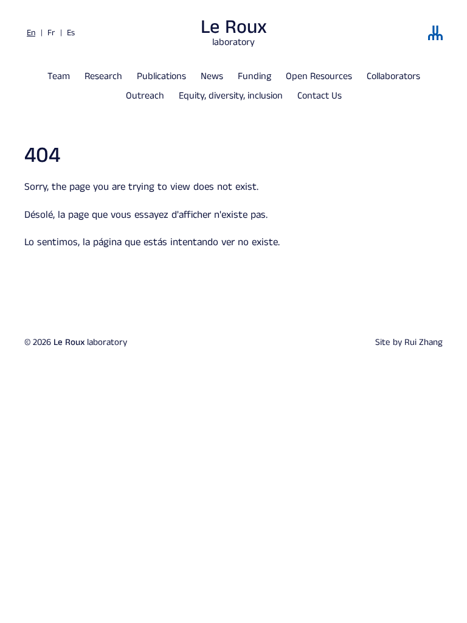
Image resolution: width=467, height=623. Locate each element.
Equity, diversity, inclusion (231, 96)
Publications (161, 76)
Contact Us (319, 96)
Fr (51, 33)
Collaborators (393, 76)
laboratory (234, 32)
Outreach (145, 96)
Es (71, 33)
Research (103, 76)
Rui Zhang (423, 342)
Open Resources (319, 76)
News (212, 76)
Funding (254, 76)
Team (58, 76)
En (31, 33)
